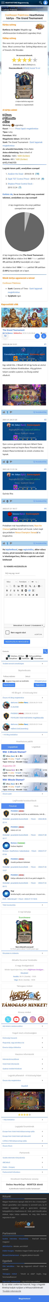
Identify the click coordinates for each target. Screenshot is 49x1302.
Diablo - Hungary (9, 1167)
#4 (45, 508)
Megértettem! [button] (24, 1299)
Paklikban (25, 658)
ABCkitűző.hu (7, 1246)
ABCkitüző (6, 1162)
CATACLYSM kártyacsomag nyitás (15, 1141)
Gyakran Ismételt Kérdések (12, 1069)
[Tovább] (37, 336)
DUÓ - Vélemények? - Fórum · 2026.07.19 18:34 (20, 899)
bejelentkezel (11, 549)
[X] (8, 1019)
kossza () (18, 514)
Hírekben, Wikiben (17, 656)
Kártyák (5, 8)
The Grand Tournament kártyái (30, 8)
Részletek (24, 973)
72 (5, 336)
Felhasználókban (35, 656)
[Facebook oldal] (24, 1019)
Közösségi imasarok (10, 1038)
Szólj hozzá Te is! (32, 68)
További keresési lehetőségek (13, 664)
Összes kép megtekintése (12, 1080)
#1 (45, 344)
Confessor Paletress (12, 283)
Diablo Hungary (8, 1251)
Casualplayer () (16, 354)
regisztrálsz (28, 549)
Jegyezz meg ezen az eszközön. (17, 681)
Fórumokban (38, 658)
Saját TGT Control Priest (18, 179)
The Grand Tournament (13, 330)
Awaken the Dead (15, 174)
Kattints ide (8, 194)
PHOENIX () (17, 713)
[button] (2, 2)
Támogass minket (9, 1274)
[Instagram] (33, 1019)
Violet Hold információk (11, 1064)
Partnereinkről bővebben (11, 1172)
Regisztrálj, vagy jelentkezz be (13, 1043)
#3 (45, 469)
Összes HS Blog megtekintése (13, 698)
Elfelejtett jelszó (40, 681)
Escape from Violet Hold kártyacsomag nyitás (19, 1131)
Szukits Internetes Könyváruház (14, 1158)
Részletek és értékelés (11, 953)
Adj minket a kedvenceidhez (13, 1026)
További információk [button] (11, 1291)
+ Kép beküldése (9, 1120)
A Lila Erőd (14, 707)
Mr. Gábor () (18, 425)
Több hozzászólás (9, 905)
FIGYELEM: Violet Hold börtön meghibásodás (27, 718)
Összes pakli (7, 794)
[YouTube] (16, 1019)
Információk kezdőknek (11, 1059)
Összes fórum (7, 1146)
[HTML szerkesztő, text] (24, 611)
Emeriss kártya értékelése (12, 1047)
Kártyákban (13, 658)
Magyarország (16, 3)
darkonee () (19, 703)
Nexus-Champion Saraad (26, 532)
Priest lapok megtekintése (26, 128)
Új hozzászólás (40, 412)
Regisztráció (40, 685)
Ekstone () (18, 843)
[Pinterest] (41, 1019)
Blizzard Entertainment (10, 1255)
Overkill (24, 1086)
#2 (45, 420)
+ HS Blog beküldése (10, 735)
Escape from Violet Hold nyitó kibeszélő (17, 1136)
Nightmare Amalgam (35, 970)
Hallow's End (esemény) (19, 729)
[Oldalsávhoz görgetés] (43, 336)
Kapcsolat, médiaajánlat (11, 1281)
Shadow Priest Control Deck (20, 184)
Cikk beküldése (8, 1266)
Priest (13, 8)
